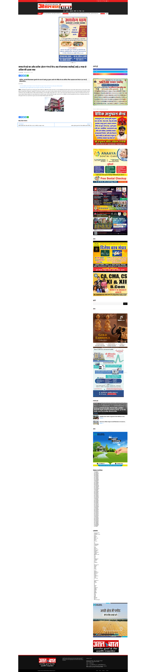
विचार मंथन (95, 601)
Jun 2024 (96, 494)
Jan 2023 (96, 507)
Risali (95, 578)
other (95, 571)
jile (94, 564)
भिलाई (95, 598)
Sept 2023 (96, 501)
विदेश (80, 11)
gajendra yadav (96, 558)
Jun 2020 (96, 530)
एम (94, 587)
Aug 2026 (96, 475)
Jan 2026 (96, 480)
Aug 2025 (96, 484)
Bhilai (95, 541)
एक (94, 587)
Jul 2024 (96, 493)
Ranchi (95, 576)
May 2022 (96, 513)
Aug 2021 (96, 519)
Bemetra (95, 540)
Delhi (95, 551)
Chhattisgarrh (96, 548)
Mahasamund (96, 568)
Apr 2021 (96, 522)
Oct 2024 (96, 491)
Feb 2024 (96, 497)
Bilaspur (95, 543)
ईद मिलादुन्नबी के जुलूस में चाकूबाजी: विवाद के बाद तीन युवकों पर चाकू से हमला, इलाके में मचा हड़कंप (35, 91)
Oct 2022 (96, 509)
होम (64, 11)
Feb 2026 (96, 479)
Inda (95, 559)
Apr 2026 (96, 478)
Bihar (95, 542)
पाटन (94, 597)
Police (95, 572)
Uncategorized (46, 13)
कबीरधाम (95, 589)
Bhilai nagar (96, 541)
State (95, 581)
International (96, 562)
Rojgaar (95, 578)
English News (96, 555)
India (95, 561)
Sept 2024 (96, 492)
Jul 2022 (96, 511)
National (95, 569)
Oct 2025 (96, 482)
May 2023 (96, 504)
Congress (95, 549)
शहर (94, 602)
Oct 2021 (96, 518)
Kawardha (95, 566)
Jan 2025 (96, 489)
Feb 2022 (96, 515)
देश (77, 11)
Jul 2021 (96, 520)
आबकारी (95, 584)
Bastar (95, 539)
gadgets (95, 557)
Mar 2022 (96, 514)
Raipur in (95, 575)
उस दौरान (95, 586)
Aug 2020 (96, 528)
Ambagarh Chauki (97, 538)
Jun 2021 (96, 521)
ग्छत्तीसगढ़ (95, 593)
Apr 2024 (96, 496)
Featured (95, 556)
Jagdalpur (95, 563)
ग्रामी (95, 594)
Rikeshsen (96, 577)
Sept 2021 (96, 519)
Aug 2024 (96, 493)
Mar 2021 (96, 523)
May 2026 (96, 477)
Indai (95, 560)
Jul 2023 (96, 502)
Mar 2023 (96, 505)
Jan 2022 (96, 516)
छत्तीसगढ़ (71, 11)
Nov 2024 (96, 490)
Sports (95, 580)
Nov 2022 (96, 508)
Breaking (95, 544)
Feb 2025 (96, 488)
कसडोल (95, 592)
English (67, 11)
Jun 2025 (96, 485)
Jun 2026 (96, 476)
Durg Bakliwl (96, 553)
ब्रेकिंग (75, 11)
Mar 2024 (96, 496)
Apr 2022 (96, 513)
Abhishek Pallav (97, 536)
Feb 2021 (96, 524)
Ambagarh (96, 537)
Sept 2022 (96, 510)
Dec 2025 (96, 481)
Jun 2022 (96, 512)
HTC (95, 558)
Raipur (95, 574)
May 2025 (96, 486)
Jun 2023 (96, 503)
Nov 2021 (96, 517)
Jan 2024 (96, 498)
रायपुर (95, 599)
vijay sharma (96, 584)
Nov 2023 (96, 499)
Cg (94, 546)
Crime (95, 550)
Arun (95, 538)
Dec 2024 (96, 490)
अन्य (83, 11)
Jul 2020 (96, 529)
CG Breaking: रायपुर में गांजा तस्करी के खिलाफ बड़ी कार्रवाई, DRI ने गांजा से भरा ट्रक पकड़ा (99, 13)
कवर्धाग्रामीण (96, 591)
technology (96, 581)
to (94, 582)
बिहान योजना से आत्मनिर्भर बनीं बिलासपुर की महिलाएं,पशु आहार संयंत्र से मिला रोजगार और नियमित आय (64, 13)
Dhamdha (95, 552)
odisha (95, 570)
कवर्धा (95, 590)
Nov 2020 (96, 526)
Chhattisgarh (96, 547)
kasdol (95, 565)
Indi (94, 561)
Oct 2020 (96, 527)
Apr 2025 (96, 487)
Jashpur (95, 564)
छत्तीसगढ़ (95, 596)
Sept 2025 (96, 483)
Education (96, 554)
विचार (95, 600)
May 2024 (96, 495)
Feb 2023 (96, 506)
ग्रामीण (95, 595)
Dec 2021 (96, 516)
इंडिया (95, 585)
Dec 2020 (96, 525)
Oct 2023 (96, 500)
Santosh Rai (96, 579)
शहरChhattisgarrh (97, 603)
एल (94, 588)
